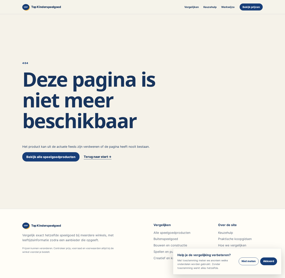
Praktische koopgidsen (235, 239)
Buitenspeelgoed (166, 239)
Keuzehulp (210, 7)
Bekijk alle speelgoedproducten (50, 157)
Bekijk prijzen (251, 7)
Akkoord (268, 261)
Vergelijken (191, 7)
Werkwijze (228, 7)
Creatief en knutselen (169, 258)
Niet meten (249, 261)
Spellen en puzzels (167, 252)
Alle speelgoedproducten (172, 233)
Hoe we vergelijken (232, 245)
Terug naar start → (97, 157)
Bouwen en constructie (170, 245)
